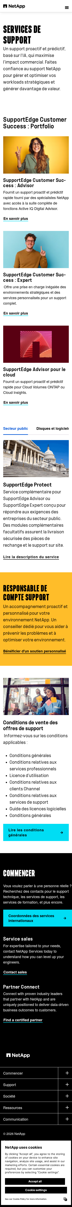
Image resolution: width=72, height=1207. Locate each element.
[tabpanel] (36, 497)
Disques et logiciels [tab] (53, 428)
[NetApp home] (16, 6)
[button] (67, 6)
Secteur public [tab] (15, 428)
